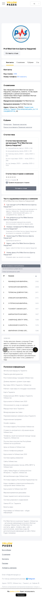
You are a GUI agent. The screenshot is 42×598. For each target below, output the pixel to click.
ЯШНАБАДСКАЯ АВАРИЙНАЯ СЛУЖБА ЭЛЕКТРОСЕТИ (18, 281)
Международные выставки (13, 412)
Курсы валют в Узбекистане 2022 (15, 454)
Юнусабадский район (24, 109)
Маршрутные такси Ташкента (14, 408)
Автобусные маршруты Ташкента (15, 371)
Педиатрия (8, 124)
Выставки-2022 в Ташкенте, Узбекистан (17, 385)
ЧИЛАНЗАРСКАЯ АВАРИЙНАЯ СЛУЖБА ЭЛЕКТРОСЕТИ (18, 287)
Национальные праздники (13, 419)
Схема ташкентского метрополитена (17, 496)
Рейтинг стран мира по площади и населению (20, 389)
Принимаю (21, 595)
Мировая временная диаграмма (15, 492)
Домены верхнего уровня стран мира (17, 381)
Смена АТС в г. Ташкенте (12, 503)
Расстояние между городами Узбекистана (18, 378)
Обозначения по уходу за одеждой (16, 405)
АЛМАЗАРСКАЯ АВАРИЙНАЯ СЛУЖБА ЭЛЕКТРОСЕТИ (18, 298)
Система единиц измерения (13, 458)
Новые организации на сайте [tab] (11, 271)
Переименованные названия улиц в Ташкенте (20, 416)
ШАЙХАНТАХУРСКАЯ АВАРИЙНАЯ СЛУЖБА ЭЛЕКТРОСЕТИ (18, 314)
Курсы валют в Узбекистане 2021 (15, 489)
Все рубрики (6, 550)
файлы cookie (15, 591)
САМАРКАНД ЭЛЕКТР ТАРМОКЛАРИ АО (18, 320)
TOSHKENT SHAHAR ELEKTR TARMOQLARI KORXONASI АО (18, 309)
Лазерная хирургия (20, 124)
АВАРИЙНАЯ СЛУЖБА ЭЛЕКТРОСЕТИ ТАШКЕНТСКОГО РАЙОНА (18, 330)
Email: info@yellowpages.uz (11, 575)
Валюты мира (8, 507)
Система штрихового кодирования (16, 500)
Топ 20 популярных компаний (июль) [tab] (13, 266)
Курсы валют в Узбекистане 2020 (15, 401)
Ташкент (13, 109)
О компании (6, 554)
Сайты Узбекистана (10, 461)
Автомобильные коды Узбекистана (16, 476)
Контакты (5, 559)
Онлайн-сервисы (9, 423)
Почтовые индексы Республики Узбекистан (19, 426)
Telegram (31, 579)
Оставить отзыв (12, 53)
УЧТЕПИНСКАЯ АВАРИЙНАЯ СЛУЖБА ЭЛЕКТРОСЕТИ (18, 303)
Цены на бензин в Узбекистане (14, 447)
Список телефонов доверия (13, 450)
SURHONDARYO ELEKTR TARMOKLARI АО (18, 325)
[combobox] (35, 4)
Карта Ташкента (9, 392)
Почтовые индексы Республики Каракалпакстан (20, 480)
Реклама (5, 563)
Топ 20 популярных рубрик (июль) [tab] (13, 268)
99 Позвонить (22, 77)
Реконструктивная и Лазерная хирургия (18, 127)
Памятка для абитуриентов (13, 374)
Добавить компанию (9, 568)
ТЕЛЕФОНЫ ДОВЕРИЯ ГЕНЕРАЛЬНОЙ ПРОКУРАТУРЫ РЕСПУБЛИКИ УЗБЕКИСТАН (18, 292)
